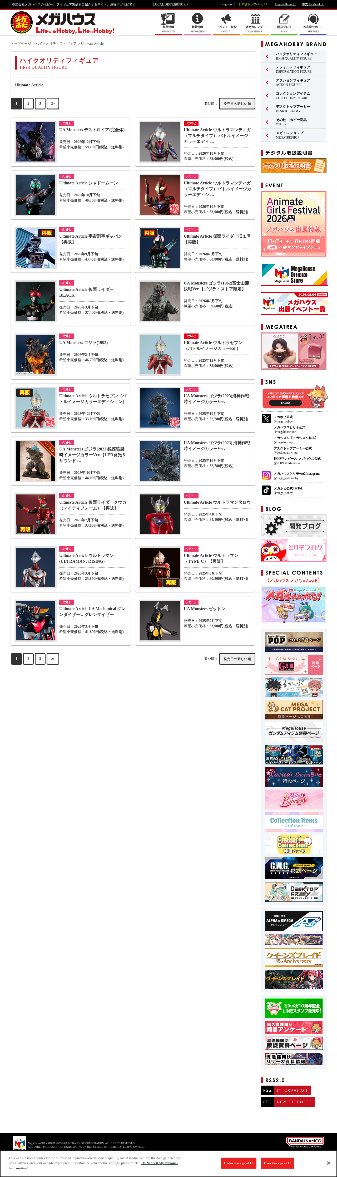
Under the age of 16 (238, 1163)
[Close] (328, 1163)
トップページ (21, 44)
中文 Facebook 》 (313, 4)
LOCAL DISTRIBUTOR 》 (171, 4)
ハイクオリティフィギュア (56, 44)
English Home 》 (285, 4)
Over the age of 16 (277, 1163)
